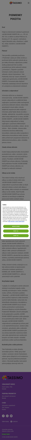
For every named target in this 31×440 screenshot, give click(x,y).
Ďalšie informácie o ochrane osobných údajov (16, 221)
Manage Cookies (16, 226)
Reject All (15, 231)
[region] (15, 220)
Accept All (16, 235)
